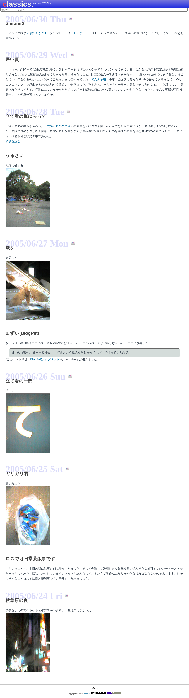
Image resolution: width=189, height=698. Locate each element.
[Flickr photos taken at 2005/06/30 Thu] (69, 19)
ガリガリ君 (17, 473)
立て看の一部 (19, 380)
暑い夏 (12, 59)
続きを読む (13, 141)
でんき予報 (98, 79)
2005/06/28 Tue (35, 111)
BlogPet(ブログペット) (45, 359)
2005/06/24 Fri (34, 596)
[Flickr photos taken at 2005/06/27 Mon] (71, 243)
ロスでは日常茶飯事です (30, 558)
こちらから (78, 33)
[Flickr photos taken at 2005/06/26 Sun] (69, 376)
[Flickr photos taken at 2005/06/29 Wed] (71, 54)
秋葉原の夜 (17, 600)
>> (97, 688)
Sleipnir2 (15, 23)
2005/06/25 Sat (34, 469)
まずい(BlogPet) (22, 333)
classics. (18, 4)
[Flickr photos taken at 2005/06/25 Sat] (66, 468)
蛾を (10, 247)
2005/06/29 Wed (37, 55)
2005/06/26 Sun (36, 376)
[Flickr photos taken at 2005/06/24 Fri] (65, 595)
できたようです (36, 33)
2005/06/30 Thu (36, 19)
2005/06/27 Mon (37, 243)
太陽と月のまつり (59, 126)
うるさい (15, 155)
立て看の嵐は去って (26, 116)
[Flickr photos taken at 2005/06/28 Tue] (67, 111)
